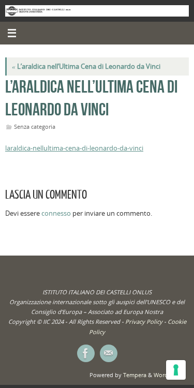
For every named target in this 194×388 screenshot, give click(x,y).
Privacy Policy (143, 321)
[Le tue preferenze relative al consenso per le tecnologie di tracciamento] (176, 370)
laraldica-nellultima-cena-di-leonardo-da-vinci (74, 148)
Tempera (134, 375)
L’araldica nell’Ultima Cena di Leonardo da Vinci (86, 66)
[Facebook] (86, 353)
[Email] (108, 353)
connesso (56, 213)
